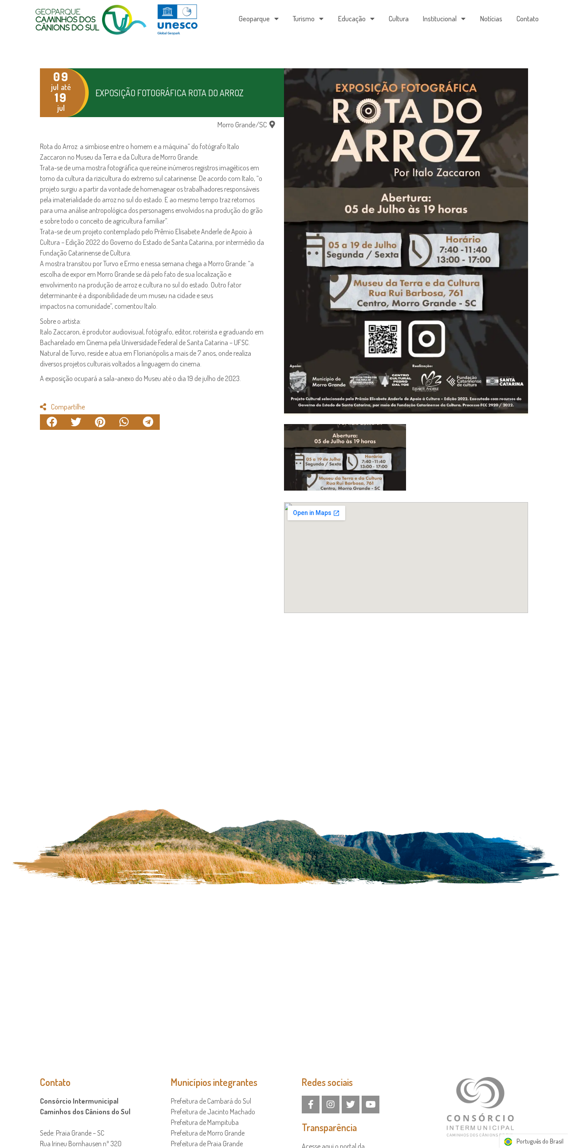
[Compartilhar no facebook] (52, 422)
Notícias (491, 18)
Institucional (440, 18)
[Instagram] (330, 1104)
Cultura (399, 18)
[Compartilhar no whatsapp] (124, 422)
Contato (528, 18)
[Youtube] (370, 1104)
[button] (246, 124)
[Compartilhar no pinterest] (100, 422)
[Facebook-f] (311, 1104)
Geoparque (254, 18)
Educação (352, 18)
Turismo (304, 18)
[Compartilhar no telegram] (148, 422)
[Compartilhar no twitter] (76, 422)
